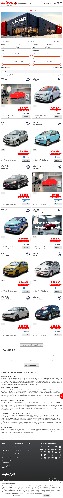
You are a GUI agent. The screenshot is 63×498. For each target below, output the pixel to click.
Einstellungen (16, 495)
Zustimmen (46, 495)
